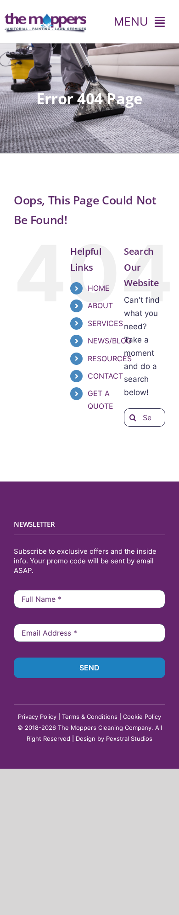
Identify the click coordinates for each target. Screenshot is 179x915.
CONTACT (105, 375)
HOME (99, 288)
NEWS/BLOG (110, 340)
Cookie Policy (142, 716)
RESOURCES (110, 358)
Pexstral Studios (129, 738)
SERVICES (105, 323)
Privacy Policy (37, 716)
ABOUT (100, 305)
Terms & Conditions (89, 716)
